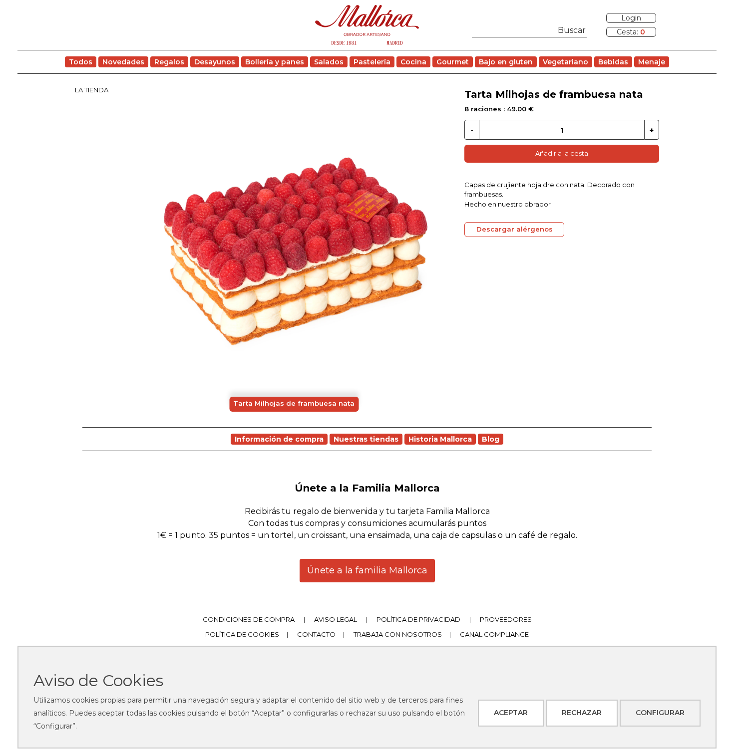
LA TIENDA (91, 90)
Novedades (123, 61)
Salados (329, 61)
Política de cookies (242, 634)
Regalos (169, 61)
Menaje (651, 61)
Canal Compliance (494, 634)
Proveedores (506, 619)
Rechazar (582, 712)
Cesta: (631, 31)
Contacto (316, 634)
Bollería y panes (274, 61)
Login (631, 17)
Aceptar (511, 712)
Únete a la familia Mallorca (367, 570)
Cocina (413, 61)
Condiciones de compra (249, 619)
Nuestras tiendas (366, 439)
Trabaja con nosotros (398, 634)
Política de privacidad (418, 619)
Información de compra (279, 439)
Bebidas (613, 61)
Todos (80, 61)
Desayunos (214, 61)
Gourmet (452, 61)
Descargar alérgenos (514, 229)
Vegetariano (565, 61)
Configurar (660, 712)
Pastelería (372, 61)
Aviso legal (335, 619)
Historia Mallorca (440, 439)
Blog (490, 439)
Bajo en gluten (506, 61)
